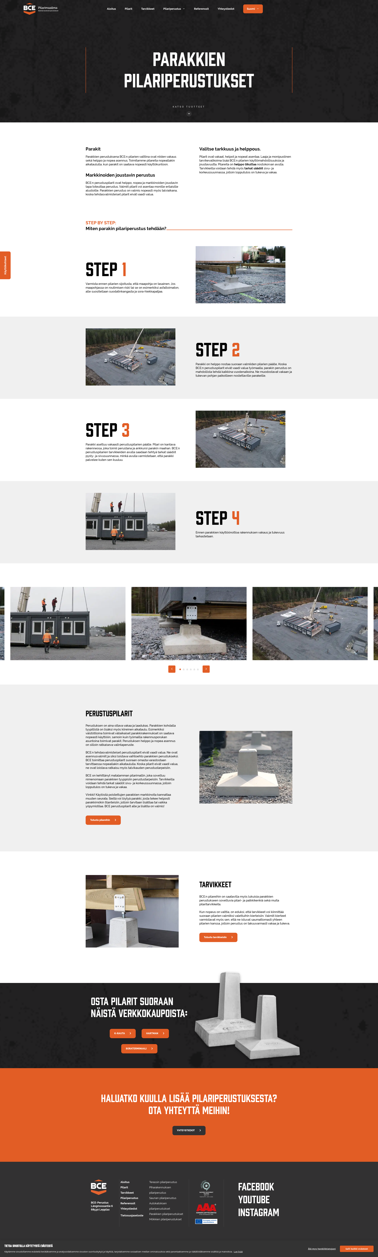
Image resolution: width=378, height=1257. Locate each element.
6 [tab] (198, 669)
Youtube (254, 1199)
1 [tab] (180, 669)
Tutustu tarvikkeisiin (215, 937)
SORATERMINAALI (136, 1048)
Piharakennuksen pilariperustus (160, 1190)
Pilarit (128, 8)
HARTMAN (152, 1033)
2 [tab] (184, 669)
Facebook (256, 1186)
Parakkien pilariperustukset (166, 1214)
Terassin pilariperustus (163, 1182)
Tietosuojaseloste (131, 1215)
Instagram (258, 1212)
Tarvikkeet (147, 8)
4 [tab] (191, 669)
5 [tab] (194, 669)
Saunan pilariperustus (162, 1198)
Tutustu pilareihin (100, 820)
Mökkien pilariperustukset (165, 1219)
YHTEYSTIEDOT (186, 1130)
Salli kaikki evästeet (357, 1248)
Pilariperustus (172, 8)
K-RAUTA (119, 1033)
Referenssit (201, 8)
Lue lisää (238, 1251)
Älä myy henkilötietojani (322, 1248)
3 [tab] (187, 669)
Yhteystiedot (226, 8)
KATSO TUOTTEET (189, 107)
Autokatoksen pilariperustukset (159, 1206)
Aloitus (111, 8)
